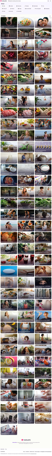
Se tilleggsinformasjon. (33, 453)
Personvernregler (37, 451)
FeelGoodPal (14, 442)
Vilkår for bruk (32, 451)
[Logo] (3, 1)
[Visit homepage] (26, 440)
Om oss (24, 451)
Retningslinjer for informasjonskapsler (45, 451)
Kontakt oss (27, 451)
